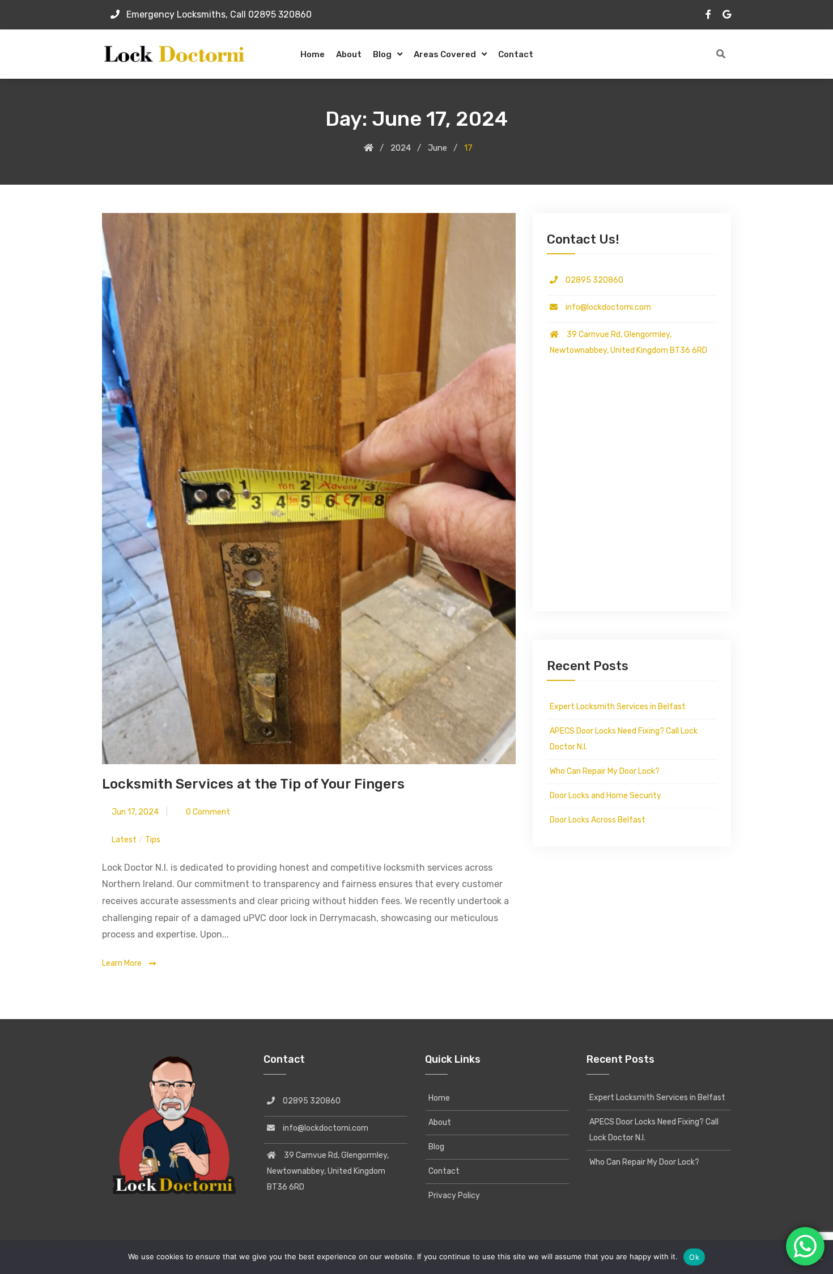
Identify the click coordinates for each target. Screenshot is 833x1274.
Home (312, 54)
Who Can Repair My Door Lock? (605, 771)
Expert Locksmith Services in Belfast (618, 706)
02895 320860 (590, 280)
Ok (694, 1257)
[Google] (726, 14)
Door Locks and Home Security (605, 795)
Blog (382, 54)
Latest (124, 840)
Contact (515, 54)
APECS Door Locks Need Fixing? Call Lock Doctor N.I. (624, 739)
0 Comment (207, 812)
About (349, 54)
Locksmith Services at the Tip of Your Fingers (253, 784)
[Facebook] (708, 14)
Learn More (122, 963)
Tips (152, 840)
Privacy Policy (454, 1195)
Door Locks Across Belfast (597, 820)
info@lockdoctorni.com (604, 307)
